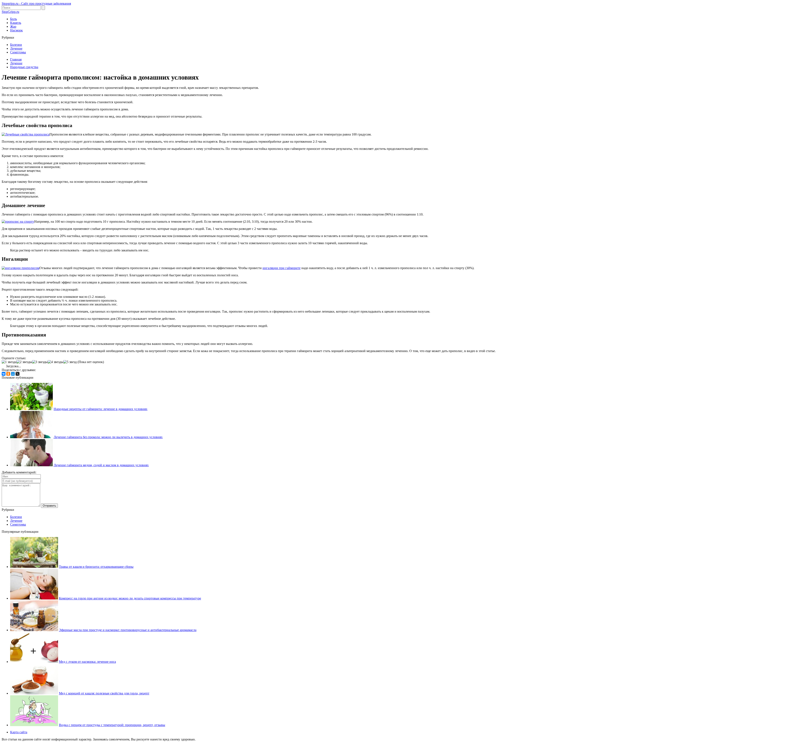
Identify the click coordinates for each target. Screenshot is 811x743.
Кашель (15, 22)
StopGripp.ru (10, 12)
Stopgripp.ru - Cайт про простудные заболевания (36, 3)
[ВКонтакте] (3, 374)
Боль (13, 19)
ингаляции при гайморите (282, 268)
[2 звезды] (24, 362)
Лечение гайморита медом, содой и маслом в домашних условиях (101, 465)
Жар (13, 26)
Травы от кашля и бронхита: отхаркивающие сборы (96, 566)
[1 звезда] (9, 362)
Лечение (16, 48)
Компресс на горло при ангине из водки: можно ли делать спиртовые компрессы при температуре (130, 598)
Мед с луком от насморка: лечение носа (87, 661)
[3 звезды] (40, 362)
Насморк (16, 30)
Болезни (16, 44)
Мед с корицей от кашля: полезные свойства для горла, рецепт (104, 693)
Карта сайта (18, 732)
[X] (17, 374)
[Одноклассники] (8, 374)
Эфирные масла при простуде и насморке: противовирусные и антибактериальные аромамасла (127, 630)
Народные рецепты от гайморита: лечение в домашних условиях (100, 409)
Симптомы (18, 52)
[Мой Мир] (13, 374)
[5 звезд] (70, 362)
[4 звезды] (55, 362)
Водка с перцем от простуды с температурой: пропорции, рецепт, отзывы (112, 725)
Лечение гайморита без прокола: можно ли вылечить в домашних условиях (108, 437)
